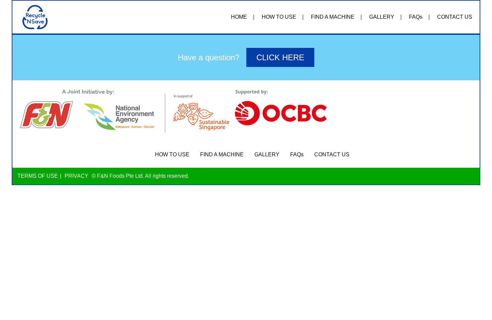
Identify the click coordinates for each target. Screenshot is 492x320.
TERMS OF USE (37, 176)
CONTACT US (454, 17)
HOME (239, 17)
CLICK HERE (280, 57)
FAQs (415, 17)
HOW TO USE (279, 17)
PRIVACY (76, 176)
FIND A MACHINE (332, 17)
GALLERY (381, 17)
